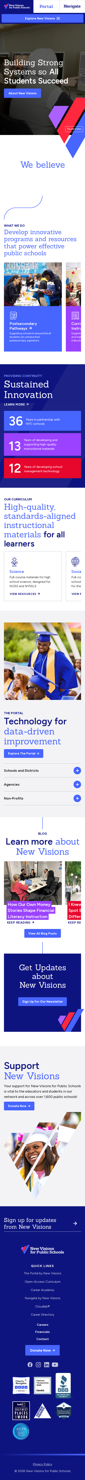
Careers (42, 1325)
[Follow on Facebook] (30, 1364)
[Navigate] (72, 6)
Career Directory (42, 1314)
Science (16, 571)
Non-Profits (13, 798)
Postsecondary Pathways (23, 325)
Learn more (16, 404)
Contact (42, 1339)
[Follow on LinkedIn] (46, 1364)
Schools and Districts (21, 770)
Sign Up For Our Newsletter (42, 1001)
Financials (42, 1332)
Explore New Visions (40, 18)
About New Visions (22, 93)
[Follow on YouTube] (55, 1364)
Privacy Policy (42, 1464)
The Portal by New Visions (42, 1273)
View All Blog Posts (42, 933)
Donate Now (17, 1106)
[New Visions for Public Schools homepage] (42, 1249)
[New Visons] (16, 6)
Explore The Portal (21, 753)
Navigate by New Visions (42, 1298)
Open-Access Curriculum (42, 1281)
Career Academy (42, 1290)
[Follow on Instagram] (38, 1364)
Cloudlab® (42, 1306)
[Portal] (46, 6)
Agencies (12, 784)
